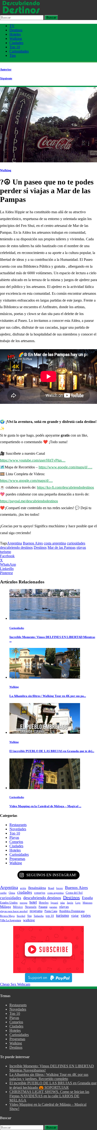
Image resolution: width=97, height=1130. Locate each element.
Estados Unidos (9, 902)
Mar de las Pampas (62, 547)
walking (29, 920)
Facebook (7, 556)
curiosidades (76, 543)
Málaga (5, 907)
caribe (3, 892)
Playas (14, 837)
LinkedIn (7, 569)
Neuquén (30, 907)
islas (62, 902)
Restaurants (18, 825)
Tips (12, 55)
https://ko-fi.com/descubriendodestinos (65, 487)
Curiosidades (19, 51)
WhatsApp (8, 564)
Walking (15, 39)
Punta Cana (50, 911)
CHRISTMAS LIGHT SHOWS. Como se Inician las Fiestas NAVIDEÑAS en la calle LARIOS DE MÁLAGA (49, 1096)
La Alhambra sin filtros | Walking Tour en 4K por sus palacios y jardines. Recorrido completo (48, 1077)
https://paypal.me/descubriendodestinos (29, 501)
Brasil (51, 888)
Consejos (16, 842)
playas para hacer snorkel (14, 911)
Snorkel (21, 915)
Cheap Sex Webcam (15, 984)
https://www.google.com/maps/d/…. (65, 467)
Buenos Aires (33, 543)
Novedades (17, 829)
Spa (29, 915)
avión (23, 888)
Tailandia (39, 915)
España (87, 898)
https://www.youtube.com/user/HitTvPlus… (32, 460)
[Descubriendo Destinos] (21, 13)
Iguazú (54, 902)
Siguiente (6, 78)
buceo (59, 888)
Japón (70, 902)
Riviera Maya (7, 916)
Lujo (78, 902)
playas (81, 547)
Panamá (43, 907)
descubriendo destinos (16, 547)
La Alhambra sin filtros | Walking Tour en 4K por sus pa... (47, 696)
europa (23, 902)
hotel (33, 902)
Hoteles (15, 34)
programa (36, 911)
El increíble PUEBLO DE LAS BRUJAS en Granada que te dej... (51, 751)
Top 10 (14, 47)
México (18, 907)
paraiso (53, 906)
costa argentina (55, 543)
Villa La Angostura (10, 920)
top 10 (50, 915)
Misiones (87, 902)
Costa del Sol (74, 892)
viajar (75, 915)
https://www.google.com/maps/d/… (26, 481)
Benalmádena (37, 888)
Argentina (14, 543)
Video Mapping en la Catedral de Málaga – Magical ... (45, 806)
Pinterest (6, 573)
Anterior (6, 69)
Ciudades (16, 43)
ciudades (24, 892)
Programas (17, 859)
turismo (5, 552)
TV (12, 26)
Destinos (15, 30)
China (12, 892)
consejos (39, 892)
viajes (86, 915)
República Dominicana (72, 911)
